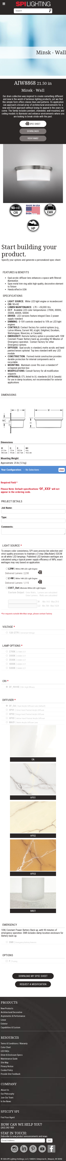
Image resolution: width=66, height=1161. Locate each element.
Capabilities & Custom (10, 1027)
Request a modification (33, 984)
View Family (32, 138)
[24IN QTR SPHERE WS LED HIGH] (40, 573)
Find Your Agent (8, 1117)
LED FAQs (5, 1051)
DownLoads (33, 131)
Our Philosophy (7, 1094)
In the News (6, 1101)
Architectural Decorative (11, 1012)
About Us (5, 1090)
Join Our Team (7, 1097)
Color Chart (6, 1047)
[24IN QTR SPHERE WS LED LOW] (40, 582)
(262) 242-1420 (7, 1127)
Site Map (4, 1062)
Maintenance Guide (9, 1059)
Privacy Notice (7, 1066)
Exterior (4, 1023)
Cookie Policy (7, 1070)
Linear (3, 1020)
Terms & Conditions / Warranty (14, 1043)
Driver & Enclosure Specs (12, 1055)
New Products (7, 1008)
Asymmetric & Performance (13, 1016)
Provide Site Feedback (10, 1074)
